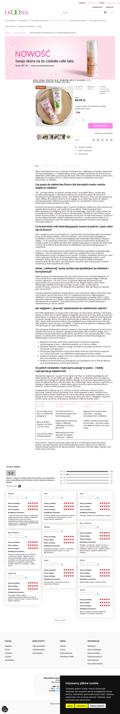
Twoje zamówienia (38, 646)
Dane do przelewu (94, 653)
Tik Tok (7, 649)
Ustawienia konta (38, 649)
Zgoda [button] (70, 706)
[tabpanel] (74, 312)
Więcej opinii (60, 620)
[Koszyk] (113, 12)
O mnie (62, 649)
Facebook (8, 646)
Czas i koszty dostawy (95, 663)
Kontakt (63, 646)
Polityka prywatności (95, 656)
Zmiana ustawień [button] (97, 706)
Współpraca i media (67, 656)
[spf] (60, 57)
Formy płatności (93, 660)
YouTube (8, 656)
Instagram (8, 653)
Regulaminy (92, 646)
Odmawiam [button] (81, 706)
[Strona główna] (16, 11)
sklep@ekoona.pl (112, 3)
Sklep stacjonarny (66, 653)
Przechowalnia (37, 653)
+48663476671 (92, 3)
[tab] (37, 166)
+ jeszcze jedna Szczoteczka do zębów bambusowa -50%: (90, 107)
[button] (72, 137)
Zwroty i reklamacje (94, 649)
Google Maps (9, 660)
